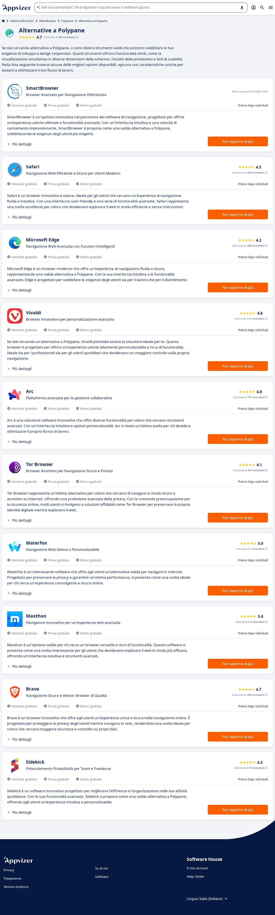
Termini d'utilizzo (16, 887)
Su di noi (101, 868)
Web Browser (47, 21)
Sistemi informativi (22, 21)
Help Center (195, 876)
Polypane (67, 21)
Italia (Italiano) (211, 898)
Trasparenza (12, 878)
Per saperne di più (237, 141)
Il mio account (197, 868)
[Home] (3, 20)
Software (101, 876)
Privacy (8, 870)
